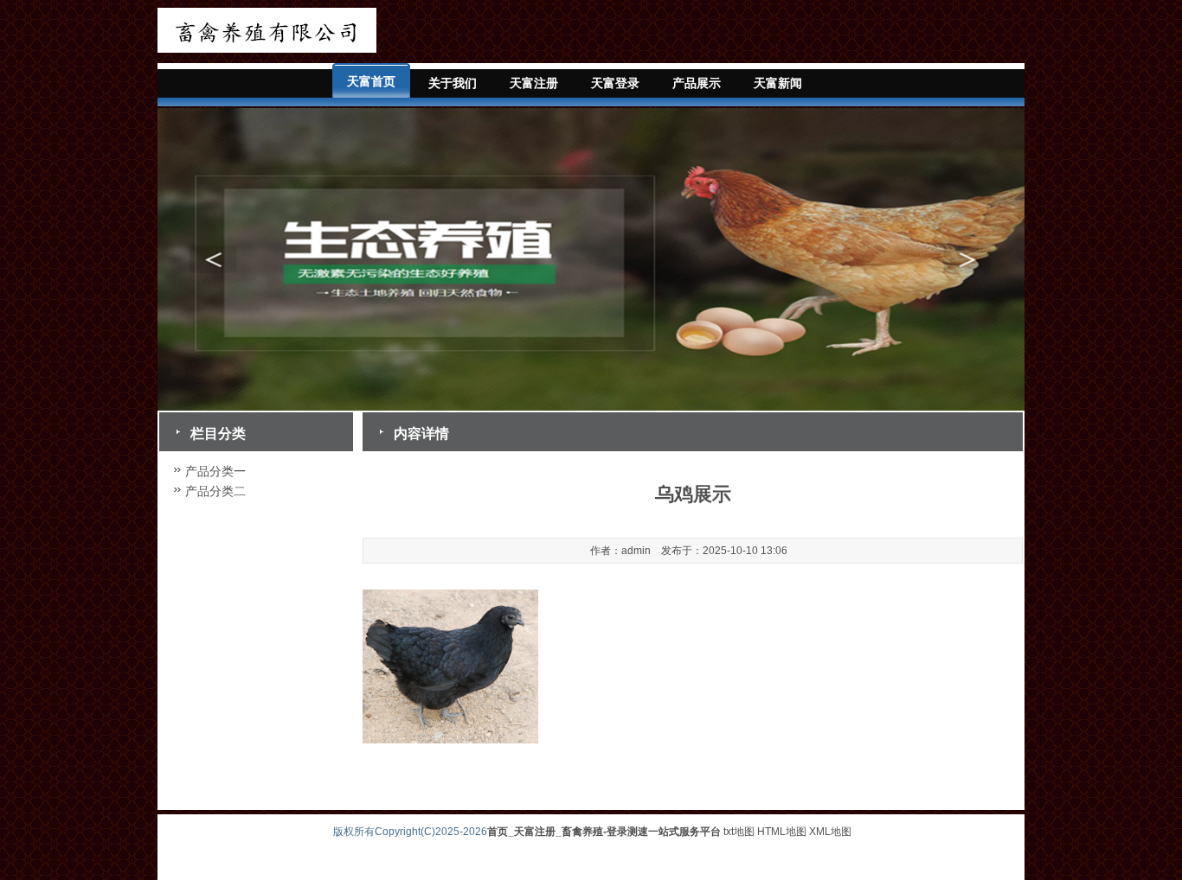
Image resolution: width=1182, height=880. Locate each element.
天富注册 (534, 83)
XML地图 (830, 832)
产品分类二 (215, 491)
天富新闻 (778, 83)
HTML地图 (781, 832)
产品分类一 (215, 471)
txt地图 (739, 832)
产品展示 (696, 83)
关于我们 (452, 83)
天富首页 (371, 81)
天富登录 (615, 83)
